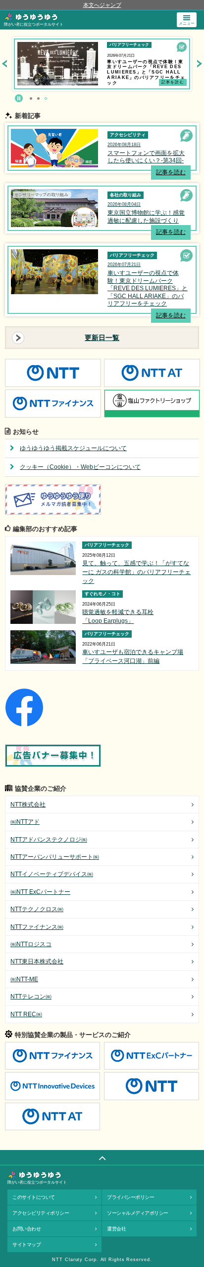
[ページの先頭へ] (102, 1157)
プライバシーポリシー (130, 1197)
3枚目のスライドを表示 (46, 98)
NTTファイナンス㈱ (36, 926)
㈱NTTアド (25, 821)
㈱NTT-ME (24, 979)
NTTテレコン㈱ (30, 996)
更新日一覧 (102, 338)
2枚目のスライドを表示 (38, 98)
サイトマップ (26, 1244)
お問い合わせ (26, 1228)
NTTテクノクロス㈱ (36, 909)
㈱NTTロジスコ (30, 944)
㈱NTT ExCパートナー (40, 891)
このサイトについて (33, 1197)
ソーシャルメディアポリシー (137, 1213)
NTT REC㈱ (26, 1014)
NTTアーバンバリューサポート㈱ (54, 856)
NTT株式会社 (28, 804)
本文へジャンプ (102, 5)
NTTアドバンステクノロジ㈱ (48, 839)
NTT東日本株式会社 (36, 961)
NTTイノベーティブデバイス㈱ (51, 874)
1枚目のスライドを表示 (31, 98)
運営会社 (116, 1228)
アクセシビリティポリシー (40, 1213)
